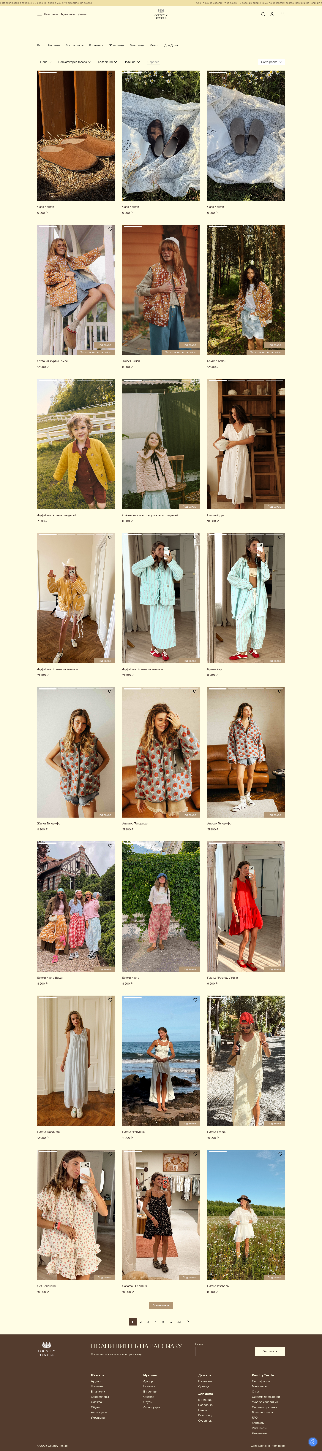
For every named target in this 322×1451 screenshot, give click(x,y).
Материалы (259, 1386)
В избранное (110, 75)
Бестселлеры (74, 45)
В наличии (96, 45)
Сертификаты (261, 1381)
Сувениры (205, 1421)
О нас (256, 1391)
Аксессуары (99, 1412)
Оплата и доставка (264, 1407)
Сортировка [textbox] (269, 62)
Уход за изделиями (265, 1402)
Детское (204, 1375)
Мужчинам (68, 14)
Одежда (96, 1402)
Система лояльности (266, 1397)
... (171, 1322)
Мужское (150, 1375)
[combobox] (271, 62)
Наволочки (205, 1405)
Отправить (270, 1351)
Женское (97, 1375)
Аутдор (95, 1381)
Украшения (98, 1418)
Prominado (278, 1446)
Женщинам (50, 14)
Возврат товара (262, 1412)
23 (179, 1322)
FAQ (255, 1418)
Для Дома (171, 45)
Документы (259, 1433)
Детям (82, 14)
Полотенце (205, 1415)
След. (187, 1322)
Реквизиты (259, 1428)
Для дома (205, 1394)
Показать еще (161, 1305)
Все (39, 45)
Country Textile (263, 1375)
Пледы (202, 1410)
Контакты (258, 1423)
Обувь (95, 1407)
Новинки (54, 45)
